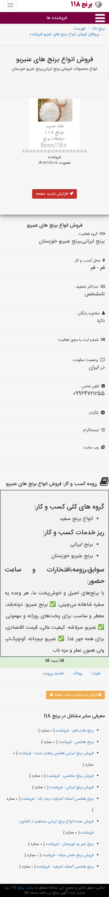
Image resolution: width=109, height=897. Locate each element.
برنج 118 (98, 28)
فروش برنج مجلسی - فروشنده (70, 776)
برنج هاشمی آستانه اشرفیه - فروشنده (65, 866)
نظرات (96, 673)
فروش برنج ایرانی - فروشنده (71, 787)
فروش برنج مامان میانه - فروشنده (67, 855)
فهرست (79, 28)
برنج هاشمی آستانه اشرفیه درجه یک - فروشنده (57, 799)
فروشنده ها (56, 18)
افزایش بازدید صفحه (53, 194)
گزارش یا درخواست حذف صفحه (75, 695)
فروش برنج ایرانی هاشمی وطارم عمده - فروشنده (55, 753)
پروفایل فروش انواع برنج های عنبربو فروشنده (64, 34)
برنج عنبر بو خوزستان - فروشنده (69, 844)
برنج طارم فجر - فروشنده (74, 730)
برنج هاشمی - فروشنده (76, 742)
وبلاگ (77, 673)
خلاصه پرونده (53, 673)
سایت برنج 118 (21, 888)
